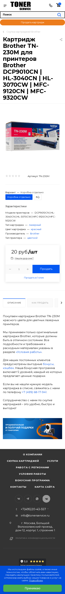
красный (36, 229)
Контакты (18, 486)
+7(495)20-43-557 (33, 509)
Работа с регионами (32, 467)
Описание (14, 302)
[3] (12, 176)
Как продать (40, 302)
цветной (32, 237)
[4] (15, 176)
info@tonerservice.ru (35, 515)
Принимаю (32, 588)
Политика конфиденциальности (35, 538)
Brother (34, 233)
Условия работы (32, 473)
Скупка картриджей (23, 460)
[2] (9, 176)
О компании (32, 454)
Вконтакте (19, 499)
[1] (6, 176)
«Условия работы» (29, 352)
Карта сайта (45, 486)
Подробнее (36, 580)
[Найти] (59, 15)
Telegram (28, 499)
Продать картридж (32, 22)
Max (46, 499)
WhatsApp (37, 499)
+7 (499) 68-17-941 (34, 392)
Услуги (52, 460)
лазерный (35, 224)
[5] (18, 176)
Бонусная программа (32, 480)
